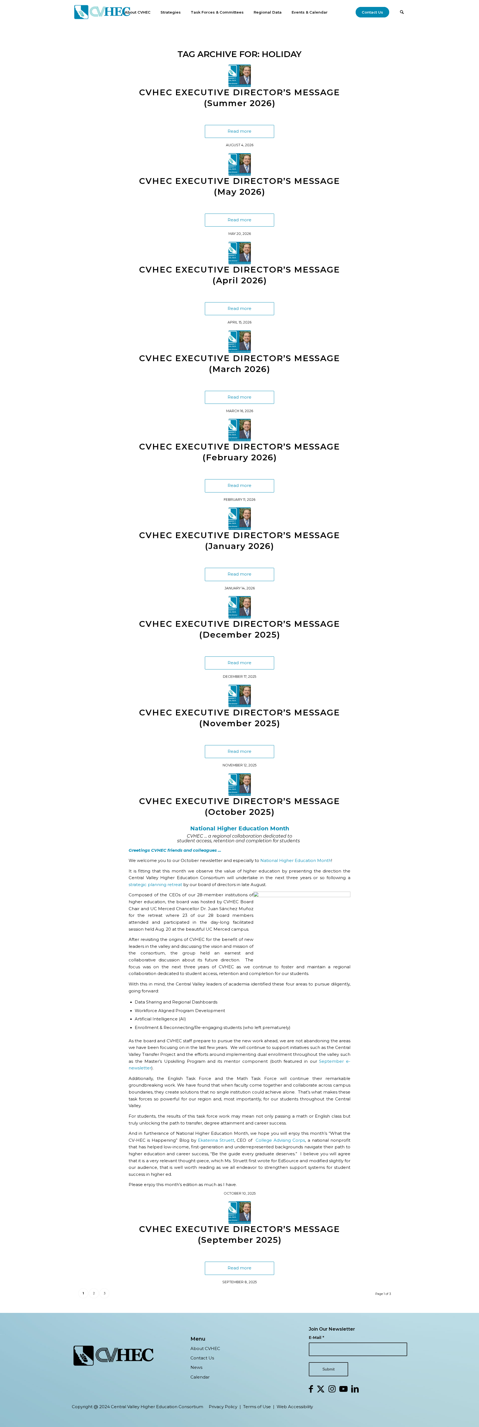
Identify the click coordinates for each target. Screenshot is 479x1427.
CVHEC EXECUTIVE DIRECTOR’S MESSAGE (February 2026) (239, 452)
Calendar (200, 1377)
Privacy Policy (223, 1406)
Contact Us (202, 1358)
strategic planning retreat (155, 884)
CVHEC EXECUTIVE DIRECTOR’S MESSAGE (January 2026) (239, 540)
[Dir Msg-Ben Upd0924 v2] (239, 76)
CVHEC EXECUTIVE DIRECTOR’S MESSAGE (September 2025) (239, 1234)
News (196, 1367)
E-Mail (316, 1337)
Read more (239, 131)
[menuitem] (137, 12)
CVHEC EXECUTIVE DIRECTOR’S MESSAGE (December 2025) (239, 629)
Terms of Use (257, 1406)
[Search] (401, 12)
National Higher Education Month (295, 860)
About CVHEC (205, 1348)
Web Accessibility (295, 1406)
